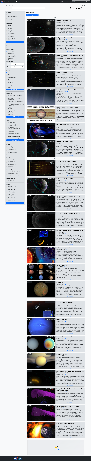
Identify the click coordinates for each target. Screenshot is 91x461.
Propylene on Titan (61, 354)
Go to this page (69, 34)
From (8, 64)
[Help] (6, 5)
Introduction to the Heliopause (65, 423)
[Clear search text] (87, 1)
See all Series (15, 140)
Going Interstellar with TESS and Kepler (67, 124)
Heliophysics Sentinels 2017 (64, 178)
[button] (37, 15)
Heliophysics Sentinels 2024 (64, 20)
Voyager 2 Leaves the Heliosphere (66, 161)
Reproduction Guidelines (52, 459)
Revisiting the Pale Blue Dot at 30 (66, 89)
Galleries (64, 1)
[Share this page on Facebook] (79, 8)
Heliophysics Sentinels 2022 (64, 38)
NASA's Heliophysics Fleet (64, 248)
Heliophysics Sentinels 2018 (64, 141)
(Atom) (84, 8)
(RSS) (84, 7)
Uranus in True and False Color (65, 337)
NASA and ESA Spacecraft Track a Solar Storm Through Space (69, 231)
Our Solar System (61, 265)
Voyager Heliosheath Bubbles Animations (68, 406)
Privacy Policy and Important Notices (50, 458)
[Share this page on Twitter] (76, 8)
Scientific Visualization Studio (13, 2)
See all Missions (15, 89)
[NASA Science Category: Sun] (66, 22)
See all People (15, 203)
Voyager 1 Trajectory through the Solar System (69, 196)
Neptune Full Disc (61, 319)
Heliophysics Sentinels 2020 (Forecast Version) (69, 55)
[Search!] (88, 1)
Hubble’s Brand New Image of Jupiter (67, 107)
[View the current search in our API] (70, 8)
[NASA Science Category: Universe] (64, 126)
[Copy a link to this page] (74, 8)
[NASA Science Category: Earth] (65, 91)
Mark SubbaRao (67, 458)
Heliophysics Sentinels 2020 (64, 72)
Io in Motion (59, 282)
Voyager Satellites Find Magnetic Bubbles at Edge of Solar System (69, 389)
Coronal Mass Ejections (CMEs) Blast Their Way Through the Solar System (70, 372)
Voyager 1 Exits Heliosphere (64, 302)
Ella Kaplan (66, 459)
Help (69, 1)
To (7, 66)
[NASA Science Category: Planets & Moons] (64, 108)
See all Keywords (15, 42)
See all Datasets (15, 116)
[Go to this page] (41, 27)
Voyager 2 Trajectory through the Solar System (69, 213)
